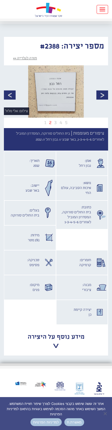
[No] (105, 413)
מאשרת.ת (74, 422)
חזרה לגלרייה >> (25, 58)
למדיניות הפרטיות (46, 422)
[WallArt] (48, 9)
